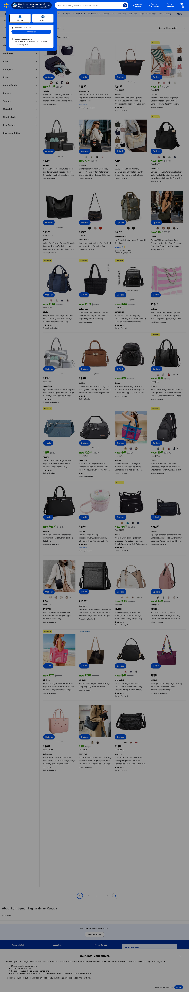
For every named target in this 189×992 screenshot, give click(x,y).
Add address (31, 32)
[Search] (125, 5)
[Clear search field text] (119, 5)
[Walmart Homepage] (6, 5)
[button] (153, 5)
